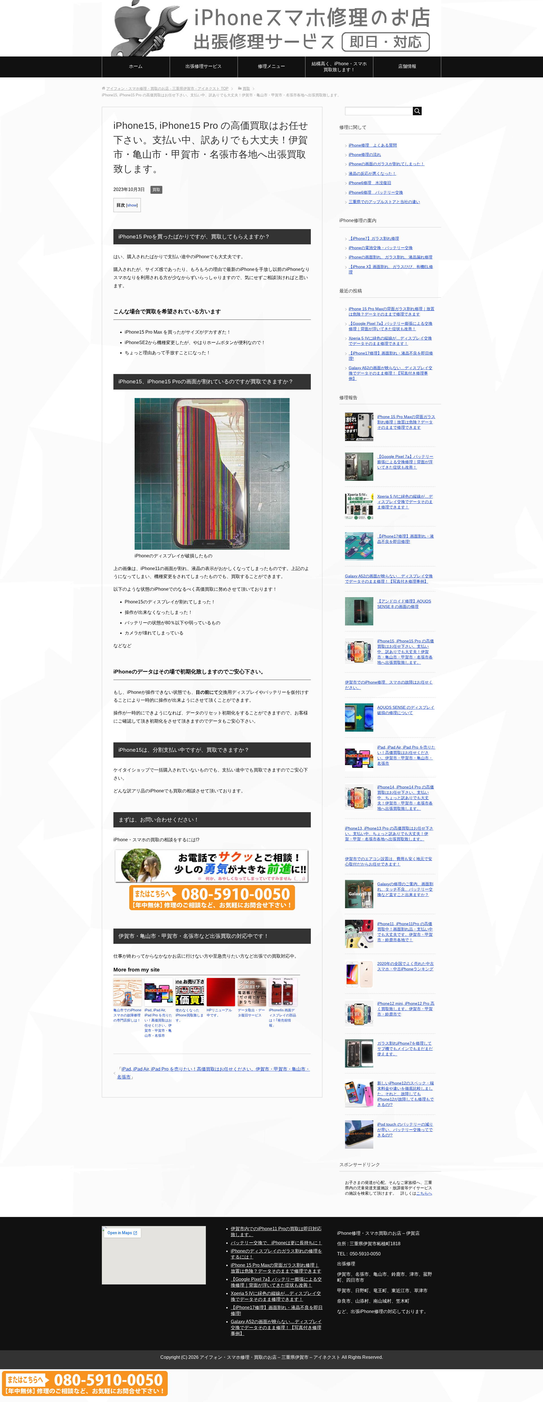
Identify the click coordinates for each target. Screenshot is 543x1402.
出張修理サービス (204, 66)
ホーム (136, 66)
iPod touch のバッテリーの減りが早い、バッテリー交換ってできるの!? (405, 1129)
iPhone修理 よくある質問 (373, 145)
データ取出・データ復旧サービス (251, 1012)
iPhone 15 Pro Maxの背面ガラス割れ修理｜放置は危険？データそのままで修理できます (406, 422)
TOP (167, 88)
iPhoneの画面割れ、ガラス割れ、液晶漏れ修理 (390, 257)
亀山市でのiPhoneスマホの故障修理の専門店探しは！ (127, 1015)
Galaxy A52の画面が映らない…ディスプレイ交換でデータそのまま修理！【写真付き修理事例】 (390, 373)
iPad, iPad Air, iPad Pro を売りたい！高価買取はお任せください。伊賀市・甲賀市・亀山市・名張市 (158, 1023)
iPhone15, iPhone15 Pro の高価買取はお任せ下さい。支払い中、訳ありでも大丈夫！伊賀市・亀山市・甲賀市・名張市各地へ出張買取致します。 (405, 652)
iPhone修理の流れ (365, 154)
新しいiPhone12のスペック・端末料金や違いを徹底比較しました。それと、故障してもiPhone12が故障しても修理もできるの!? (405, 1094)
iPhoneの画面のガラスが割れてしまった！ (387, 164)
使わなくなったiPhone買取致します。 (190, 1015)
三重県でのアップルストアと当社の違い (384, 201)
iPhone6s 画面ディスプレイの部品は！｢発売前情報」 (282, 1017)
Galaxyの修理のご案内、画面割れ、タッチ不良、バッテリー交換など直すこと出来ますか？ (405, 889)
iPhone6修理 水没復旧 (370, 183)
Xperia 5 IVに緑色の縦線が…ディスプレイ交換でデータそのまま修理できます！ (405, 501)
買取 (156, 189)
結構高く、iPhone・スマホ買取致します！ (339, 66)
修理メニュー (271, 66)
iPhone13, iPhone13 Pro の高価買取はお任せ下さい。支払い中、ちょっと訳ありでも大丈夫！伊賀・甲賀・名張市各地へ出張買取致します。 (389, 833)
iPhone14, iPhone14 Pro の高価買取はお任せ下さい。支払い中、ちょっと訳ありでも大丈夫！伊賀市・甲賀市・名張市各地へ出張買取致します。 (405, 798)
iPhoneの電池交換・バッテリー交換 (381, 247)
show (132, 205)
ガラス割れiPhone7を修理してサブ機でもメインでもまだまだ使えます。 (405, 1048)
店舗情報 (407, 66)
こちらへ (424, 1193)
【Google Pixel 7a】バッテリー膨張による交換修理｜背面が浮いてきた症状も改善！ (405, 461)
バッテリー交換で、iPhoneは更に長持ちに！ (276, 1242)
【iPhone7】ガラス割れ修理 (374, 238)
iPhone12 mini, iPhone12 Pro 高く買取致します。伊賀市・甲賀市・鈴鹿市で (405, 1008)
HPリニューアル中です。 (219, 1012)
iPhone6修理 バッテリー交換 (376, 192)
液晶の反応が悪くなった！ (372, 173)
